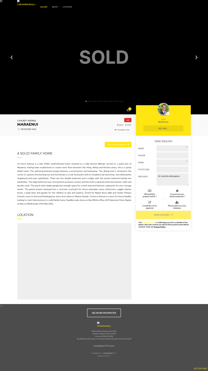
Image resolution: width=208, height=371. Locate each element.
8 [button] (102, 101)
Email (141, 162)
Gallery (44, 7)
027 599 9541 (200, 368)
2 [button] (88, 101)
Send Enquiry (162, 214)
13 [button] (113, 101)
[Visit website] (104, 325)
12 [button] (111, 101)
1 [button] (86, 101)
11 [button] (109, 101)
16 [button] (120, 101)
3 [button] (90, 101)
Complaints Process (104, 345)
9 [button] (104, 101)
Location (67, 7)
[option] (104, 57)
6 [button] (97, 101)
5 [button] (95, 101)
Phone (141, 155)
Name (141, 148)
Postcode (143, 169)
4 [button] (93, 101)
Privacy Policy (159, 227)
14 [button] (115, 101)
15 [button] (118, 101)
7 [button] (99, 101)
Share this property (116, 144)
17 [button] (122, 101)
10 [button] (106, 101)
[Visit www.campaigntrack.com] (109, 353)
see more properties (104, 313)
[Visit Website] (25, 9)
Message (143, 176)
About (55, 7)
